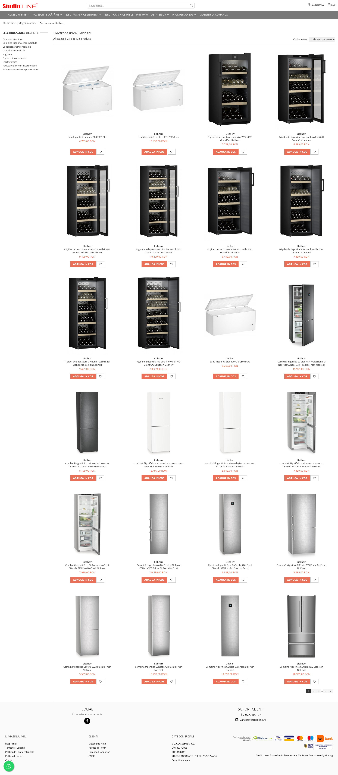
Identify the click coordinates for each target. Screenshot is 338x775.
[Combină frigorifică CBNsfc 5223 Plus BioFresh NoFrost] (87, 625)
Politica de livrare (14, 756)
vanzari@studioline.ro (252, 719)
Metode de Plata (97, 743)
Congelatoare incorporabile (17, 46)
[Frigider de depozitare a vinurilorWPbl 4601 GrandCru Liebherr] (301, 91)
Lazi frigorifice (10, 61)
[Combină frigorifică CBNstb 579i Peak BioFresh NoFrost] (230, 625)
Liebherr (87, 133)
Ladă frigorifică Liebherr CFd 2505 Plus (159, 137)
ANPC (92, 756)
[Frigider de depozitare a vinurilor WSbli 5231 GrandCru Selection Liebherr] (87, 315)
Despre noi (11, 743)
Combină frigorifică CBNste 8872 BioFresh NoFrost (301, 668)
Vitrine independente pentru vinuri (21, 69)
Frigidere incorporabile (14, 58)
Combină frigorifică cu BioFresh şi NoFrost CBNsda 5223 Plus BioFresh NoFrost (301, 465)
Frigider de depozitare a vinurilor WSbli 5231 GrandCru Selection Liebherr (87, 363)
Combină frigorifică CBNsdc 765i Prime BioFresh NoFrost (301, 566)
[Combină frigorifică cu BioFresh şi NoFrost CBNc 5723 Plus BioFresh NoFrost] (230, 422)
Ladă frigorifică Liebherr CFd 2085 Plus (87, 137)
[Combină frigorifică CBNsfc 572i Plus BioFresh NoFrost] (158, 625)
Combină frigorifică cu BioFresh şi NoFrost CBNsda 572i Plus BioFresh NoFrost (87, 566)
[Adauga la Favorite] (100, 152)
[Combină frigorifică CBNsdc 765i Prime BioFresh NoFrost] (301, 524)
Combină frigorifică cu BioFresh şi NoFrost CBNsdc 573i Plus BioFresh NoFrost (230, 566)
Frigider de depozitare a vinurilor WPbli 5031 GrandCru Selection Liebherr (87, 251)
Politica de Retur (97, 747)
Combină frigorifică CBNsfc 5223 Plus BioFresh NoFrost (87, 668)
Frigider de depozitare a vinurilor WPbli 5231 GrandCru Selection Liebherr (159, 251)
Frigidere (7, 54)
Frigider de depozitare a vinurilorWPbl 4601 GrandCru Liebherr (301, 138)
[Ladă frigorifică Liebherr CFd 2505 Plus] (158, 90)
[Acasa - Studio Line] (20, 5)
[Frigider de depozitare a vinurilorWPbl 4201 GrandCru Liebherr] (230, 90)
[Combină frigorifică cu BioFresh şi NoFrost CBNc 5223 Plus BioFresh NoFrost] (158, 422)
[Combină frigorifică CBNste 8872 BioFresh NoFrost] (301, 625)
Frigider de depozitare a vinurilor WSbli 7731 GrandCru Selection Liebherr (158, 363)
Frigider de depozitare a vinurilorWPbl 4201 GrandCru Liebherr (230, 138)
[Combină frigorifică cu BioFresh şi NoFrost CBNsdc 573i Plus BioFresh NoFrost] (230, 524)
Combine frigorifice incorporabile (20, 42)
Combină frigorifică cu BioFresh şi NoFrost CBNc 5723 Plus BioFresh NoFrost (230, 465)
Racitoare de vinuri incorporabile (20, 65)
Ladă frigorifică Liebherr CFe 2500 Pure (230, 361)
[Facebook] (87, 721)
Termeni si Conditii (15, 747)
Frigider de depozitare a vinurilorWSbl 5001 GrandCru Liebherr (301, 251)
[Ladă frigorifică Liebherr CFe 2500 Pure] (230, 315)
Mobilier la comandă (213, 14)
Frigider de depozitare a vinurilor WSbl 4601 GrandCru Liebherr (230, 251)
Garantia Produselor (99, 751)
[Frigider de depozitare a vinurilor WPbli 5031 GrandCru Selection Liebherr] (87, 203)
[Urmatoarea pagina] (330, 691)
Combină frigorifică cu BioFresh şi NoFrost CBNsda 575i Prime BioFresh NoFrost (159, 566)
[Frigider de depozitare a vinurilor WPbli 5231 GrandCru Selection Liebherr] (158, 203)
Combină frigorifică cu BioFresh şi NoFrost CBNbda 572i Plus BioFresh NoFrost (87, 465)
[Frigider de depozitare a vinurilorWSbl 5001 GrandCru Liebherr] (301, 203)
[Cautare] (191, 5)
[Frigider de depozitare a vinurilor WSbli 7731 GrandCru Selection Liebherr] (158, 315)
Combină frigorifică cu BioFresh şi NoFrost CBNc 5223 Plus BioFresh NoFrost (159, 465)
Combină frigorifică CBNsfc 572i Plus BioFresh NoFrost (158, 668)
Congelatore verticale (14, 50)
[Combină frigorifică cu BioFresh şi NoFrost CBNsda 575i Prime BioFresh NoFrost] (158, 524)
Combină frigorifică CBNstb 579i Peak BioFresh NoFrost (230, 668)
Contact (9, 760)
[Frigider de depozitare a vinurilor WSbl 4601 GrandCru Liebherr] (230, 203)
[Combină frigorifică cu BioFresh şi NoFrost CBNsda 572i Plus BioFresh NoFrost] (87, 524)
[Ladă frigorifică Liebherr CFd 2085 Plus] (87, 90)
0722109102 (253, 714)
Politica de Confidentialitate (19, 751)
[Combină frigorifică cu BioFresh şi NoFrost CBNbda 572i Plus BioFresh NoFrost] (87, 422)
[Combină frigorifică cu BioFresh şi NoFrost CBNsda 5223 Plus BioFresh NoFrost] (301, 422)
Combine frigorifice (13, 39)
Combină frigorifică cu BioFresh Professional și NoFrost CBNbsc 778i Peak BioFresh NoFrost (301, 363)
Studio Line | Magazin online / (21, 23)
